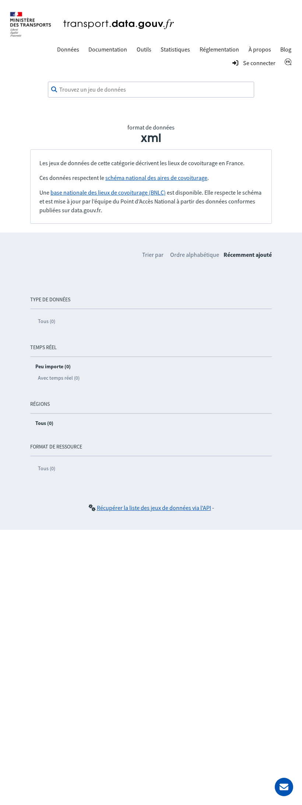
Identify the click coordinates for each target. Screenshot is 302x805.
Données (68, 49)
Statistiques (175, 49)
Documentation (107, 49)
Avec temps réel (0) (59, 378)
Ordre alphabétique (194, 254)
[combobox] (151, 90)
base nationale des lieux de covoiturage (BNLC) (108, 192)
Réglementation (219, 49)
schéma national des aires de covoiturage (156, 177)
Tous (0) (46, 321)
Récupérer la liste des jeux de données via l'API (154, 507)
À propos (260, 49)
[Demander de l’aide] (284, 787)
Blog (285, 49)
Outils (144, 49)
